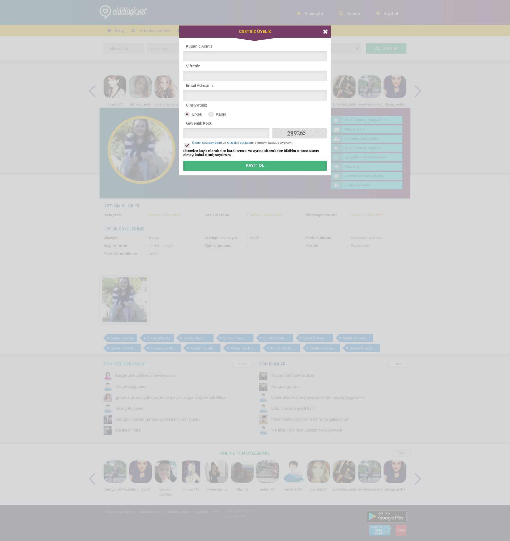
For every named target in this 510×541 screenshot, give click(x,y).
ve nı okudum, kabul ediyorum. (242, 143)
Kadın (221, 114)
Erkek (197, 114)
